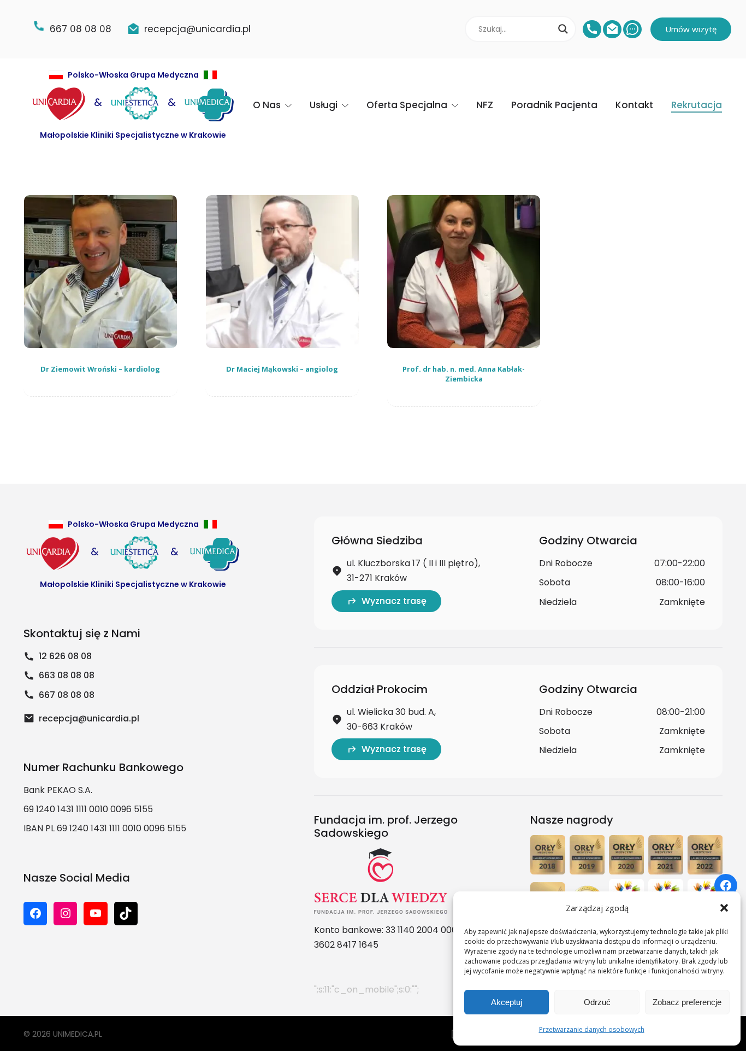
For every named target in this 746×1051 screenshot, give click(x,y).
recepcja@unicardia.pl (89, 718)
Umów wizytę (691, 29)
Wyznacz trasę (394, 601)
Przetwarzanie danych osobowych (591, 1029)
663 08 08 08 (66, 675)
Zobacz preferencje (687, 1002)
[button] (724, 907)
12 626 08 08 (65, 656)
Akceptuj (506, 1002)
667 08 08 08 (66, 695)
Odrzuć (597, 1002)
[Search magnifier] (563, 29)
